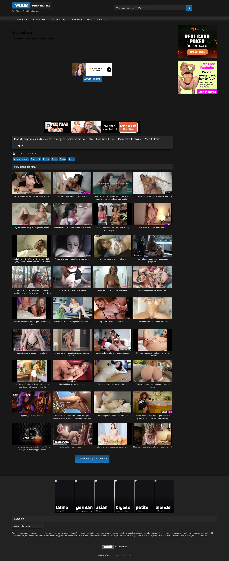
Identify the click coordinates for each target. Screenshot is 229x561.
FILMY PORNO (39, 19)
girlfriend (36, 159)
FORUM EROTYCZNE (81, 19)
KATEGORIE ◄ (21, 19)
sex (55, 159)
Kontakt (116, 555)
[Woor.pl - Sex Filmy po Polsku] (31, 6)
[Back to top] (221, 553)
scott (47, 159)
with (72, 159)
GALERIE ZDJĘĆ (59, 19)
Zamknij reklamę (92, 79)
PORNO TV (101, 19)
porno (14, 536)
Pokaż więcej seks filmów (92, 458)
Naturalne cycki (22, 159)
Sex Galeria (126, 555)
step (64, 159)
